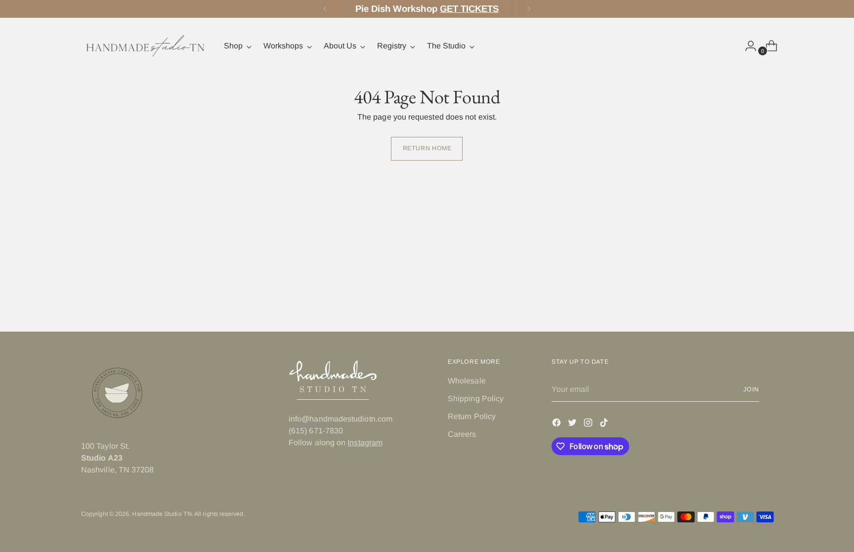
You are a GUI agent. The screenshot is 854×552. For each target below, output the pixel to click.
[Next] (529, 9)
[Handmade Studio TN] (145, 46)
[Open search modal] (726, 46)
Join (751, 389)
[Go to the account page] (747, 46)
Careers (462, 434)
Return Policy (472, 416)
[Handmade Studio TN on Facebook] (557, 424)
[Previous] (325, 9)
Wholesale (467, 381)
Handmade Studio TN (161, 513)
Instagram (365, 442)
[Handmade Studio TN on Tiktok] (605, 424)
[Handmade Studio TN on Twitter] (573, 424)
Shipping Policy (476, 398)
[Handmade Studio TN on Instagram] (589, 424)
